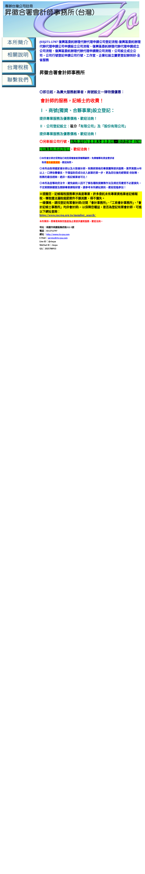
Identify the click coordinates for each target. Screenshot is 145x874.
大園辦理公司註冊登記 (97, 417)
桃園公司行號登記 (71, 547)
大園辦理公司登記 (132, 414)
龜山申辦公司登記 (118, 724)
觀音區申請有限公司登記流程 (61, 656)
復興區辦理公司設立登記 (66, 356)
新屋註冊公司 (116, 540)
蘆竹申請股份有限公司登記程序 (67, 628)
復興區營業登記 (127, 329)
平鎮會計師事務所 (88, 455)
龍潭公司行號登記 (53, 673)
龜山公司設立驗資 (58, 703)
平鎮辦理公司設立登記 (76, 479)
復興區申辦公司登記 (121, 349)
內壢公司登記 (46, 295)
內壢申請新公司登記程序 (80, 308)
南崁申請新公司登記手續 (112, 369)
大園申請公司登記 (58, 397)
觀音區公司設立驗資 (107, 639)
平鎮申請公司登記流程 (102, 458)
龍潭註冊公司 (102, 697)
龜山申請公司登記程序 (94, 710)
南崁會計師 (69, 363)
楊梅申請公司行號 (127, 584)
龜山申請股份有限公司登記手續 (90, 721)
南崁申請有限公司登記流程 (116, 373)
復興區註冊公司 (101, 352)
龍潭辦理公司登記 (118, 697)
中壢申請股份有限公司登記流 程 (73, 813)
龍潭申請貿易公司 (92, 693)
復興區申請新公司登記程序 (116, 339)
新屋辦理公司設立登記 (73, 543)
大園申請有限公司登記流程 (120, 404)
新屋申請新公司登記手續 (114, 526)
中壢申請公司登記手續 (111, 271)
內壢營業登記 (119, 298)
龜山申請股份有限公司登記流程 (122, 721)
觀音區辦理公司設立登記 (52, 669)
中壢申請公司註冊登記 (125, 274)
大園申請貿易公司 (83, 410)
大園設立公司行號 (76, 414)
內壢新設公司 (121, 295)
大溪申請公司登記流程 (102, 427)
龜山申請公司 (88, 707)
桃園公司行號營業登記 (51, 547)
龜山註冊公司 (88, 727)
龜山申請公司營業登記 (107, 707)
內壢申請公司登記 (71, 301)
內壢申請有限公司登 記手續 (78, 832)
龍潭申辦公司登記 (132, 693)
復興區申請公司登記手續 (110, 332)
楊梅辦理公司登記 (88, 601)
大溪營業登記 (105, 424)
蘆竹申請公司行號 (130, 615)
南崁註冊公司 (114, 383)
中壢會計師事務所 (121, 267)
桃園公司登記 (134, 543)
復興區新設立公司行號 (72, 329)
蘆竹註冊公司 (102, 632)
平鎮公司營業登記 (118, 448)
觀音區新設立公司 (62, 642)
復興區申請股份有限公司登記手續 (82, 346)
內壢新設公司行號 (54, 761)
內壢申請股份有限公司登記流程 (65, 315)
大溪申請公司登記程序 (125, 427)
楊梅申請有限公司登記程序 (104, 591)
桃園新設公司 (107, 547)
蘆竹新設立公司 (122, 608)
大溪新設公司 (107, 421)
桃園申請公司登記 (58, 554)
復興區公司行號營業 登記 (50, 844)
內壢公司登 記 (93, 819)
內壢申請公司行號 (58, 305)
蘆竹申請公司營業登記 (121, 611)
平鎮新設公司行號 (123, 451)
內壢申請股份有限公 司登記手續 (85, 835)
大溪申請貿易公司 (83, 441)
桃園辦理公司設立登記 (76, 574)
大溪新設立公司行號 (56, 424)
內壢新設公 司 (55, 822)
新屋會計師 (71, 519)
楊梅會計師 (78, 581)
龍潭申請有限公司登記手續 (76, 686)
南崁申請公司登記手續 (74, 366)
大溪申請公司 (119, 424)
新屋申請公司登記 (55, 523)
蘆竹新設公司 (88, 608)
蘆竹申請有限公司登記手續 (76, 622)
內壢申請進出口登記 (48, 777)
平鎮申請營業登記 (94, 468)
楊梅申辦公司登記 (79, 598)
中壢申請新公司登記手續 (74, 745)
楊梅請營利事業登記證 (67, 601)
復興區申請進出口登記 (99, 349)
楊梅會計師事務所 (93, 581)
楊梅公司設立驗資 (93, 577)
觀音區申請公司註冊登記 (123, 649)
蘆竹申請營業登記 (79, 625)
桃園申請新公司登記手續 (117, 557)
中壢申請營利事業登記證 (105, 281)
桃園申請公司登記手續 (78, 554)
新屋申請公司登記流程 (99, 523)
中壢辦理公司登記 (96, 755)
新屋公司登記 (132, 513)
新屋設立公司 (83, 540)
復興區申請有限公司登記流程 (73, 342)
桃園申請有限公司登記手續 (92, 560)
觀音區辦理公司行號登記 (128, 666)
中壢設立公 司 (66, 816)
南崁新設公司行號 (118, 359)
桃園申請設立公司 (75, 863)
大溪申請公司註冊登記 (92, 431)
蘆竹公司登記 (116, 605)
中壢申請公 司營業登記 (131, 800)
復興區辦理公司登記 (119, 352)
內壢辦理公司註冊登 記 (99, 841)
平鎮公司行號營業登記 (51, 451)
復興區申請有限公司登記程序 (103, 342)
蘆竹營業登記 (88, 611)
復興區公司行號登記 (74, 325)
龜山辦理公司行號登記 (125, 727)
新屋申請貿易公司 (106, 536)
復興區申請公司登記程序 (59, 335)
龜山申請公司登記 (128, 707)
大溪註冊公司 (93, 444)
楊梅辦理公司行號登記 (109, 601)
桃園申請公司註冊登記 (92, 557)
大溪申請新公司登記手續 (117, 431)
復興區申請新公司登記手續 (60, 339)
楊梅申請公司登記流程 (83, 584)
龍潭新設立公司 (122, 673)
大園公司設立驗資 (90, 390)
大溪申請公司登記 (58, 427)
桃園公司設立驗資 (90, 547)
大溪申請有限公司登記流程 (120, 434)
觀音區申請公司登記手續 (98, 646)
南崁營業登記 (100, 363)
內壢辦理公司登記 (126, 318)
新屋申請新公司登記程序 (63, 530)
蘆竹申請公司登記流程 (85, 615)
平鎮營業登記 (105, 455)
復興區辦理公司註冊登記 (91, 356)
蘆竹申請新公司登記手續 (100, 618)
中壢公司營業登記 (49, 264)
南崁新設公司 (102, 359)
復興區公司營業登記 (114, 322)
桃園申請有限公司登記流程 (120, 560)
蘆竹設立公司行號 (85, 632)
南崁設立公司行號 (97, 383)
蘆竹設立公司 (69, 632)
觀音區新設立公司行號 (83, 642)
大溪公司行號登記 (71, 421)
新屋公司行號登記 (69, 516)
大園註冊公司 (93, 414)
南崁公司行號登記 (67, 359)
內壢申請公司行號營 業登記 (74, 829)
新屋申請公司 (117, 519)
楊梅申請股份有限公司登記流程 (83, 594)
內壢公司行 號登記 (126, 819)
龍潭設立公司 (69, 697)
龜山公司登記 (102, 700)
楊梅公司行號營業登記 (53, 577)
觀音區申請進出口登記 (60, 663)
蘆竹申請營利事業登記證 (57, 625)
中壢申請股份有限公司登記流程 (83, 284)
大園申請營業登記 (69, 407)
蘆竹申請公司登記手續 (62, 615)
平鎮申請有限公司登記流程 (120, 465)
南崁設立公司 (81, 383)
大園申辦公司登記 (123, 410)
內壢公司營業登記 (132, 291)
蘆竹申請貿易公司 (92, 628)
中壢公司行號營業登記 (83, 264)
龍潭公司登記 (116, 669)
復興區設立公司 (63, 352)
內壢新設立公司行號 (70, 298)
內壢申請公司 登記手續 (100, 825)
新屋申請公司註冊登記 (90, 526)
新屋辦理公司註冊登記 (97, 543)
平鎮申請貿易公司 (108, 472)
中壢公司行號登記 (104, 264)
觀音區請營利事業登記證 (82, 666)
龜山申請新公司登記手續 (87, 714)
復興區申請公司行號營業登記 (108, 335)
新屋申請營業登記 (92, 533)
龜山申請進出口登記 (98, 724)
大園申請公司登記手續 (78, 397)
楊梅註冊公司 (49, 601)
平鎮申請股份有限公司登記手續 (120, 468)
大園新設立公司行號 (56, 393)
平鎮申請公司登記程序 (125, 458)
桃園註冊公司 (118, 571)
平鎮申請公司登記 (58, 458)
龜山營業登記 (74, 707)
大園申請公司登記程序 (125, 397)
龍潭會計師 (57, 676)
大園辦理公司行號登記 (51, 417)
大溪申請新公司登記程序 (66, 434)
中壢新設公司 (121, 736)
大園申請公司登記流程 (102, 397)
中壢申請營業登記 (127, 281)
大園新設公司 (107, 390)
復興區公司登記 (133, 322)
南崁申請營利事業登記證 (68, 376)
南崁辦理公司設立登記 (73, 387)
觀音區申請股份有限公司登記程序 (111, 659)
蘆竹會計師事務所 (72, 611)
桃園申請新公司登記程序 (66, 560)
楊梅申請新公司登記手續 (77, 605)
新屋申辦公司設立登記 (64, 540)
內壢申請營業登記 (109, 312)
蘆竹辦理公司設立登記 (60, 635)
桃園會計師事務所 (88, 550)
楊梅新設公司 (109, 577)
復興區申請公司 (68, 489)
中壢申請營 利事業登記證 (109, 810)
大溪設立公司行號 (76, 444)
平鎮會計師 (73, 455)
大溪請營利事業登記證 (111, 444)
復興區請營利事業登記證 (98, 509)
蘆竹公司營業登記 (99, 605)
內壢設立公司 (77, 318)
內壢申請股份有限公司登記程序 (97, 315)
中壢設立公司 (95, 288)
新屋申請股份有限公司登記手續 (118, 533)
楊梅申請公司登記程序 (106, 584)
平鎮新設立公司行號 (56, 455)
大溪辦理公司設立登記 (73, 448)
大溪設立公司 (60, 444)
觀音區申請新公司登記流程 (76, 652)
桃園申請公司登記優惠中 (122, 863)
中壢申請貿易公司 (112, 752)
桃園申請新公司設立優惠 (96, 863)
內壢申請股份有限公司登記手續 (60, 774)
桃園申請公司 (119, 550)
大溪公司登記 (134, 417)
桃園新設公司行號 (123, 547)
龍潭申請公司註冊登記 (76, 683)
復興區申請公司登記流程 (53, 789)
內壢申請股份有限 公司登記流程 (112, 835)
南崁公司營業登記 (113, 356)
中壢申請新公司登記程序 (98, 277)
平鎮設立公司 (86, 475)
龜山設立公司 (56, 727)
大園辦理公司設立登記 (73, 417)
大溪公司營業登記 (118, 417)
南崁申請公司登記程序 (120, 366)
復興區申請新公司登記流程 (88, 339)
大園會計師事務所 (88, 393)
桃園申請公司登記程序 (125, 554)
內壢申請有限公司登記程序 (60, 312)
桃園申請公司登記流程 (102, 554)
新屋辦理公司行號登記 (51, 543)
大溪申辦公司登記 (123, 441)
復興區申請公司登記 (86, 332)
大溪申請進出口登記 (103, 441)
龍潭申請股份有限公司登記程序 (67, 693)
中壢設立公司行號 (111, 288)
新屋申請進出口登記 (125, 536)
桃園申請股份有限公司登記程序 (83, 567)
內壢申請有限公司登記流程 (79, 770)
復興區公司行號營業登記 (52, 325)
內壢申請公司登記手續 (92, 301)
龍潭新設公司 (88, 673)
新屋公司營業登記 (115, 513)
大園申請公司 (119, 393)
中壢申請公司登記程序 (99, 742)
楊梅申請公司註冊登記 (73, 588)
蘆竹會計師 (57, 611)
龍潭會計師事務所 (72, 676)
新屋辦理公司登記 (132, 540)
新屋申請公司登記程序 (123, 523)
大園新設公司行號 (123, 390)
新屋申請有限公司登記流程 (118, 530)
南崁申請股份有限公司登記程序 (78, 380)
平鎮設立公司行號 (102, 475)
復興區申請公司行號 (82, 335)
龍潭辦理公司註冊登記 (83, 700)
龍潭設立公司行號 (85, 697)
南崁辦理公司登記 (130, 383)
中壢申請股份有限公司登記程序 (115, 284)
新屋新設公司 (104, 516)
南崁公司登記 (130, 356)
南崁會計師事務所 (84, 363)
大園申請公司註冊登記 (92, 400)
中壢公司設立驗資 (123, 264)
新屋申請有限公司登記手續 (90, 530)
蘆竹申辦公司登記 (132, 628)
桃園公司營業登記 (118, 543)
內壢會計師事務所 (102, 298)
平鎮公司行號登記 (71, 451)
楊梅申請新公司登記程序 (123, 588)
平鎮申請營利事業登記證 (72, 468)
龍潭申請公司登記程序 (109, 680)
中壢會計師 (106, 267)
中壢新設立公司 (71, 267)
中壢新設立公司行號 (89, 267)
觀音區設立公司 (126, 663)
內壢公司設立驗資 (104, 295)
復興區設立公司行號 (82, 352)
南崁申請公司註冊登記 (88, 369)
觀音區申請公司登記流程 (124, 646)
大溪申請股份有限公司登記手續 (95, 438)
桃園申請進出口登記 (128, 567)
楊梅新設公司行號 (126, 577)
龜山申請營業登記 (64, 721)
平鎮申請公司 (119, 455)
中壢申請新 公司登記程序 (120, 807)
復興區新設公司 (114, 325)
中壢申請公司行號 (76, 274)
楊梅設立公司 (118, 598)
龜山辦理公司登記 (105, 727)
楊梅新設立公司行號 (61, 581)
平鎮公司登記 (134, 448)
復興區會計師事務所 (108, 329)
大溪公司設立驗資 (90, 421)
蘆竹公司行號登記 (53, 608)
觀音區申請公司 (52, 646)
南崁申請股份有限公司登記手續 (116, 376)
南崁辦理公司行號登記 (51, 387)
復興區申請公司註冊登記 (63, 854)
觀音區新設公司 (126, 639)
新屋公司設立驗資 (88, 516)
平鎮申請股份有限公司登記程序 (83, 472)
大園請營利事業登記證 (111, 414)
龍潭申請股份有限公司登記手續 (104, 690)
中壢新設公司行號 (53, 267)
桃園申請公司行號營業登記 (67, 557)
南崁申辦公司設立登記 (62, 383)
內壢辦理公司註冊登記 (92, 322)
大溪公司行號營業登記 (51, 421)
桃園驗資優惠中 (66, 866)
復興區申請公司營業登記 (63, 332)
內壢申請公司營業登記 (51, 301)
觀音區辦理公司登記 (105, 666)
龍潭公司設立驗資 (72, 673)
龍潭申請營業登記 (79, 690)
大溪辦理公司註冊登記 (97, 448)
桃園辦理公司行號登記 (53, 574)
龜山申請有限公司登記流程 (90, 717)
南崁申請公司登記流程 (97, 366)
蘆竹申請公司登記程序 (109, 615)
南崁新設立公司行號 (52, 363)
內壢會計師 (87, 298)
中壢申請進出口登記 (59, 288)
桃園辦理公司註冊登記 (99, 574)
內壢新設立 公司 (83, 822)
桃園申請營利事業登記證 (72, 564)
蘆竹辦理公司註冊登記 (83, 635)
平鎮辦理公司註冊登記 (99, 479)
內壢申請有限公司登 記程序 (125, 832)
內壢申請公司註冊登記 (106, 305)
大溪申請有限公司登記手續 (92, 434)
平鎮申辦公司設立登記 (67, 475)
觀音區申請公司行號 (70, 649)
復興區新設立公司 (51, 329)
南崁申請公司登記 (53, 366)
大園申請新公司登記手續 (117, 400)
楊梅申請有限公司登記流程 (76, 591)
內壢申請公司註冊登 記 (95, 829)
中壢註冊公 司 (94, 816)
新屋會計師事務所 (86, 519)
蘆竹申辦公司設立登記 (51, 632)
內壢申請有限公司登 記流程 (101, 832)
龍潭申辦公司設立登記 (51, 697)
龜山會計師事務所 (58, 707)
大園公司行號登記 (71, 390)
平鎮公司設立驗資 (90, 451)
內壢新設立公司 (52, 298)
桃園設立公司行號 (102, 571)
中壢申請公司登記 (90, 271)
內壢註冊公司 (109, 318)
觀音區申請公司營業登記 (73, 646)
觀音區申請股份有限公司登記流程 (77, 659)
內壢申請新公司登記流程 (54, 308)
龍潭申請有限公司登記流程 (104, 686)
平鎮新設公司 (107, 451)
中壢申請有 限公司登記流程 (64, 810)
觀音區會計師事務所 (119, 642)
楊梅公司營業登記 (120, 574)
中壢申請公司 (51, 271)
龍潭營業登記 (88, 676)
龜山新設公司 (74, 703)
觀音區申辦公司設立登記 (105, 663)
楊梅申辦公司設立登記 (99, 598)
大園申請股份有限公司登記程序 (58, 410)
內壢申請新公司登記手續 (95, 767)
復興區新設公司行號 (59, 485)
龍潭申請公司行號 (130, 680)
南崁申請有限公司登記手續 (88, 373)
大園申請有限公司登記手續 (92, 404)
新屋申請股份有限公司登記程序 (80, 536)
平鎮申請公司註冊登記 (92, 462)
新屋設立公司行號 (99, 540)
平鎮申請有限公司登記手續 (92, 465)
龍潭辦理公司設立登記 (60, 700)
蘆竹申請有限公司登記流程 (104, 622)
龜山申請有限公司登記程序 (118, 717)
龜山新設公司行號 (90, 703)
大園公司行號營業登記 (51, 390)
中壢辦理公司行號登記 (64, 291)
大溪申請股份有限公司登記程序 (58, 441)
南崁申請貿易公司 (103, 380)
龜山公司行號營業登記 (120, 700)
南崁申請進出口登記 (123, 380)
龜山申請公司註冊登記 (62, 714)
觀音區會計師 (102, 642)
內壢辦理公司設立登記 (69, 322)
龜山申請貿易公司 (78, 724)
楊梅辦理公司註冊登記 (53, 605)
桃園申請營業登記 (94, 564)
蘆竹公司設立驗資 (72, 608)
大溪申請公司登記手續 (78, 427)
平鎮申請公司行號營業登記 (67, 462)
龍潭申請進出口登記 (112, 693)
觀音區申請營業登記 (116, 656)
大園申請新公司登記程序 (66, 404)
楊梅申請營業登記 (127, 591)
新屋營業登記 (103, 519)
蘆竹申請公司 (103, 611)
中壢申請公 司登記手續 (64, 804)
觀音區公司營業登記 (126, 635)
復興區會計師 (91, 329)
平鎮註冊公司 (118, 475)
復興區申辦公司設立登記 (122, 506)
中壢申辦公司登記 (79, 288)
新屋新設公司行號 (120, 516)
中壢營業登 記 (104, 800)
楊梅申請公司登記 (62, 584)
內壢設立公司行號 (93, 318)
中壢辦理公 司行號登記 (125, 816)
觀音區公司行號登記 (86, 639)
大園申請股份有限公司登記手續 (95, 407)
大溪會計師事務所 (88, 424)
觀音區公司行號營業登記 (63, 639)
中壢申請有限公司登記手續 (125, 277)
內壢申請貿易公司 (122, 315)
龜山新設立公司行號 (127, 703)
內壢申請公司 (133, 298)
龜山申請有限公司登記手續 (62, 717)
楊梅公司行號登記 (74, 577)
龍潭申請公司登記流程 (85, 680)
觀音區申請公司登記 (105, 635)
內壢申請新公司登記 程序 (56, 832)
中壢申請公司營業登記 (69, 271)
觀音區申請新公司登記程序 (104, 652)
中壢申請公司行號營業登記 (100, 274)
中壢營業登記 (103, 739)
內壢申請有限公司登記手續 (107, 308)
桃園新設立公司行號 (56, 550)
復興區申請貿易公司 (77, 349)
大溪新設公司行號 (123, 421)
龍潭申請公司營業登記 (121, 676)
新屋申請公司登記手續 (76, 523)
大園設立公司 (60, 414)
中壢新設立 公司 (48, 800)
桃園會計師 (73, 550)
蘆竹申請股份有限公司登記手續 (104, 625)
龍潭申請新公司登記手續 (100, 683)
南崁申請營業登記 (90, 376)
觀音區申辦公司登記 (82, 663)
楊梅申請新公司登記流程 (98, 588)
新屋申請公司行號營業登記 (65, 526)
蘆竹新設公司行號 (105, 608)
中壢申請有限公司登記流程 (58, 749)
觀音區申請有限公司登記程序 (91, 656)
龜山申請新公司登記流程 (112, 714)
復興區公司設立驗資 (95, 325)
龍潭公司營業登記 (99, 669)
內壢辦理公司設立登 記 (80, 841)
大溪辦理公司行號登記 (51, 448)
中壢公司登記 (65, 264)
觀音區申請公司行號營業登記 (96, 649)
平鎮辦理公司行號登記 (53, 479)
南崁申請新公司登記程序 (61, 373)
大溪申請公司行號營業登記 (67, 431)
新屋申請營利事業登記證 (70, 533)
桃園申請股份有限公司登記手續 (120, 564)
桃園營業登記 (105, 550)
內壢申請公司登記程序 (120, 764)
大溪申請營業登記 (69, 438)
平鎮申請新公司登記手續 (117, 462)
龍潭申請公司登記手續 (62, 680)
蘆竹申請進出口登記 (112, 628)
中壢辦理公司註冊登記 (111, 291)
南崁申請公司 (114, 363)
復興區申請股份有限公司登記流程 (117, 346)
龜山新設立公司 (108, 703)
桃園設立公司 (86, 571)
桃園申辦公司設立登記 (67, 571)
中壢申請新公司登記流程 (72, 277)
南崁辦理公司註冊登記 (97, 387)
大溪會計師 (73, 424)
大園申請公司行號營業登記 (67, 400)
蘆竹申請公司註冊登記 (76, 618)
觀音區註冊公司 (61, 666)
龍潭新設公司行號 (105, 673)
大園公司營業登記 (118, 387)
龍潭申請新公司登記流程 (126, 683)
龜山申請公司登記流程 (71, 710)
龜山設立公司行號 (72, 727)
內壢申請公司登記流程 (115, 301)
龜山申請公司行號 (115, 710)
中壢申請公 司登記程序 (102, 804)
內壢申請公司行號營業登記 (81, 305)
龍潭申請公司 (103, 676)
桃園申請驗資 (100, 859)
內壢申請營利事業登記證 (87, 312)
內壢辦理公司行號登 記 (60, 841)
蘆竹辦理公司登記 (118, 632)
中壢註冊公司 (128, 288)
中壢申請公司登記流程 (80, 742)
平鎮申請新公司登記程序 (66, 465)
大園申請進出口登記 (103, 410)
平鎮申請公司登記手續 (78, 458)
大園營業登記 (105, 393)
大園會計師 (73, 393)
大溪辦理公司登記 (132, 444)
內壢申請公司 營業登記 (65, 825)
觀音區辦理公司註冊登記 (77, 669)
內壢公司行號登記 (85, 295)
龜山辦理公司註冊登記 (71, 731)
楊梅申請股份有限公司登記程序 (115, 594)
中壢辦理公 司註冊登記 (62, 819)
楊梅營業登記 (109, 581)
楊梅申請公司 (124, 581)
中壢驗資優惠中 (82, 866)
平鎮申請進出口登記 (128, 472)
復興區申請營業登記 (54, 346)
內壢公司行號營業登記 (64, 295)
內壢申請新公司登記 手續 (115, 829)
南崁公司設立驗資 (85, 359)
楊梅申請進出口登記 (59, 598)
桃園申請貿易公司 (108, 567)
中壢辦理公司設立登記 (88, 291)
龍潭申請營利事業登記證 (57, 690)
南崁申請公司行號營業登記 (62, 369)
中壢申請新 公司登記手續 (78, 807)
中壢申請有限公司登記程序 (78, 281)
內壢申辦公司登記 (60, 318)
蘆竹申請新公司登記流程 (126, 618)
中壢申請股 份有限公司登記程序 (100, 813)
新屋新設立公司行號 (54, 519)
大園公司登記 (134, 387)
